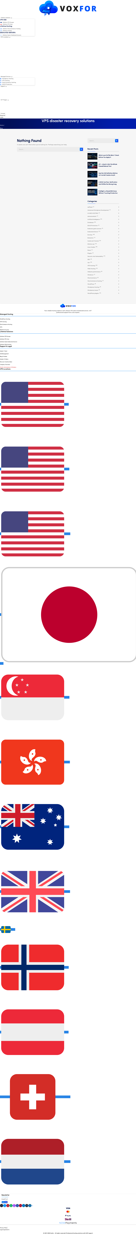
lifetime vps (92, 244)
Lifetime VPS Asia (7, 24)
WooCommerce (93, 278)
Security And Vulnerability (96, 256)
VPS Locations (5, 37)
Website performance (95, 271)
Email (3, 1199)
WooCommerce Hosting (9, 82)
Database (92, 222)
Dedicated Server (94, 231)
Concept (3, 113)
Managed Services (6, 76)
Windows (91, 275)
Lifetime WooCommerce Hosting (11, 28)
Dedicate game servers (95, 228)
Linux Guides (92, 247)
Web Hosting (93, 268)
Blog (1, 128)
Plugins (91, 253)
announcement (93, 216)
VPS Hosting (6, 80)
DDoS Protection (93, 225)
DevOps (91, 235)
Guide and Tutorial (94, 241)
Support (3, 86)
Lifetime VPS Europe (8, 22)
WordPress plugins (94, 293)
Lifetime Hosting (7, 30)
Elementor (91, 238)
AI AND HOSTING (94, 213)
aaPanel (91, 207)
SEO (90, 259)
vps (90, 262)
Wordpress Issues (94, 290)
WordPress (92, 284)
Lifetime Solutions (6, 17)
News (90, 250)
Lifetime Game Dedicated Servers (11, 35)
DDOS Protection (7, 84)
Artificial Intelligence (95, 219)
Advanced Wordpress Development (99, 210)
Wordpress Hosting (7, 78)
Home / (2, 125)
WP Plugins (4, 100)
